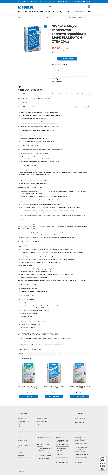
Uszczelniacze (21, 450)
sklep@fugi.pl (80, 423)
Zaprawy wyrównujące (81, 457)
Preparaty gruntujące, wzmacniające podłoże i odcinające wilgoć (81, 439)
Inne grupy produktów (28, 17)
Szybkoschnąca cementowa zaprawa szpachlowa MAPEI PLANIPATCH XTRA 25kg (66, 17)
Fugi (19, 437)
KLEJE (41, 11)
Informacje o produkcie (61, 68)
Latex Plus (47, 98)
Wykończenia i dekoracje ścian (82, 444)
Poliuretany (21, 455)
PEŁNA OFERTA (20, 12)
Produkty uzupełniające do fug (25, 446)
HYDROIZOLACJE (49, 11)
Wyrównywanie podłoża (40, 17)
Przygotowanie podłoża (81, 454)
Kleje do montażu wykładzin (44, 453)
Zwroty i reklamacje (42, 421)
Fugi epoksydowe (22, 443)
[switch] (102, 469)
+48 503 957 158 (80, 419)
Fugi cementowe (22, 440)
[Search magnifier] (89, 6)
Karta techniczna (59, 71)
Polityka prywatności (23, 421)
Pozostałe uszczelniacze (24, 458)
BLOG (69, 11)
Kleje (38, 440)
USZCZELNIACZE (33, 11)
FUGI (26, 11)
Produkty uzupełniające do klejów (44, 458)
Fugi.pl (20, 17)
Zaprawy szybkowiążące (62, 460)
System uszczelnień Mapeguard (61, 453)
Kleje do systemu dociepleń (44, 455)
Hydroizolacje (59, 437)
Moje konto (87, 2)
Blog (38, 424)
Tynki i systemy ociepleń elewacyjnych (81, 448)
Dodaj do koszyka (67, 58)
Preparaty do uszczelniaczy (44, 437)
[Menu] (105, 457)
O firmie (20, 426)
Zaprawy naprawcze (80, 452)
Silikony (20, 452)
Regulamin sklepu (22, 424)
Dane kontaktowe (22, 418)
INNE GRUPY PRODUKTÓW (59, 12)
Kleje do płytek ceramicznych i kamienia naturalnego (43, 444)
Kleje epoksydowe (80, 460)
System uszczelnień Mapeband (61, 449)
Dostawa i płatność (42, 418)
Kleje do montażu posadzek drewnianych (44, 449)
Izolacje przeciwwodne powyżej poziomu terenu (62, 441)
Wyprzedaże (78, 462)
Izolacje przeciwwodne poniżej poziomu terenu (62, 445)
